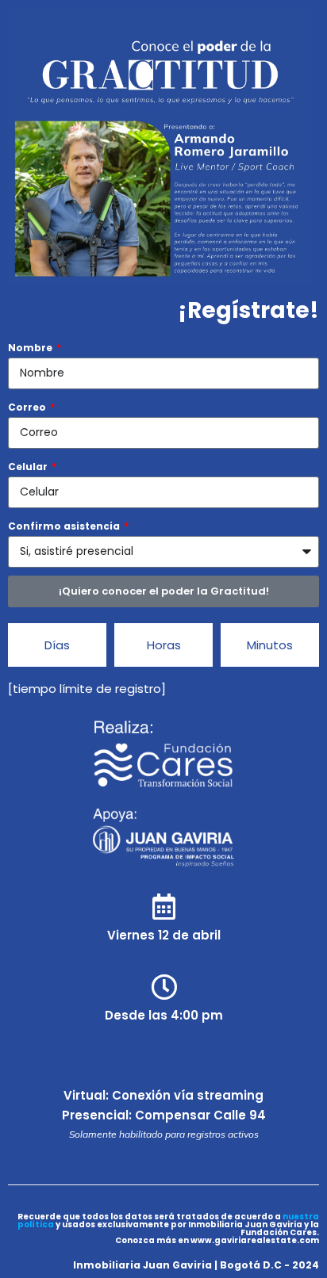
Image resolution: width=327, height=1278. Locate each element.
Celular (29, 466)
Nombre (31, 347)
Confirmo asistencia (65, 526)
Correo (28, 407)
